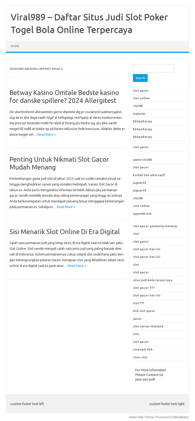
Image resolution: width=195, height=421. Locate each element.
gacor (137, 318)
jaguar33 (139, 182)
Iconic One (136, 417)
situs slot (140, 357)
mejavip (139, 113)
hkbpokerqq (142, 121)
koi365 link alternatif (149, 175)
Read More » (46, 134)
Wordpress (181, 417)
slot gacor (141, 90)
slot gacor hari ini (146, 249)
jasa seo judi (145, 379)
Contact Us (154, 375)
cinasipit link (143, 349)
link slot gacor (144, 310)
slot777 (138, 303)
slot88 (137, 105)
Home (15, 46)
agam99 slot (142, 213)
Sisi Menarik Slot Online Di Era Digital (65, 231)
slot (136, 233)
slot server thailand (148, 326)
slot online (141, 98)
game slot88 (142, 159)
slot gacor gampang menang (155, 226)
